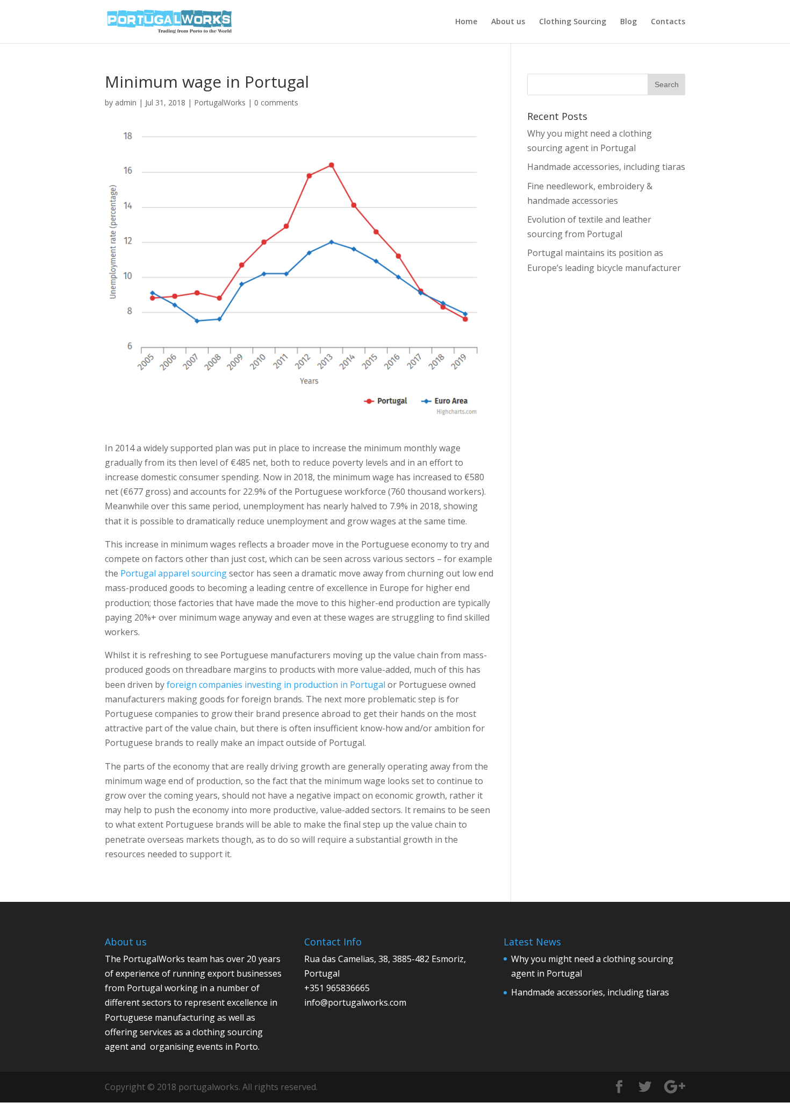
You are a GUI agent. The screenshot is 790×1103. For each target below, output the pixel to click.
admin (126, 102)
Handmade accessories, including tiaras (606, 167)
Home (466, 22)
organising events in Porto (204, 1046)
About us (508, 22)
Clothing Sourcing (572, 22)
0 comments (276, 102)
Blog (628, 22)
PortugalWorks (220, 102)
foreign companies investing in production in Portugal (276, 685)
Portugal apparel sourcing (173, 573)
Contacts (668, 22)
